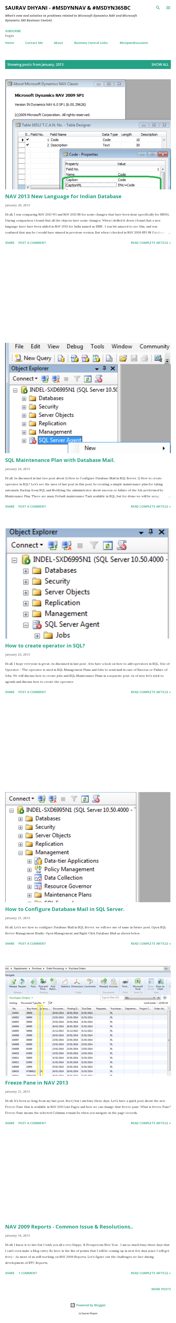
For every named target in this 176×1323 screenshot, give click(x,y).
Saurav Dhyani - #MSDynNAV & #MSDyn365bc (67, 7)
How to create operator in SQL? (45, 645)
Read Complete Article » (151, 243)
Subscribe (13, 31)
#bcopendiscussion (134, 43)
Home (9, 43)
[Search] (158, 7)
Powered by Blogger (90, 1305)
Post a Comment (32, 243)
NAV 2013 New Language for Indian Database (63, 196)
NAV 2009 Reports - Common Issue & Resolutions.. (69, 1226)
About (58, 43)
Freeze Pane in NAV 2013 (36, 1082)
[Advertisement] (88, 295)
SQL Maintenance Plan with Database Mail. (60, 459)
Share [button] (10, 243)
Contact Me (34, 43)
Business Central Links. (91, 43)
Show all (160, 64)
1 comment (27, 1273)
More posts (161, 1289)
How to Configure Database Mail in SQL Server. (64, 908)
